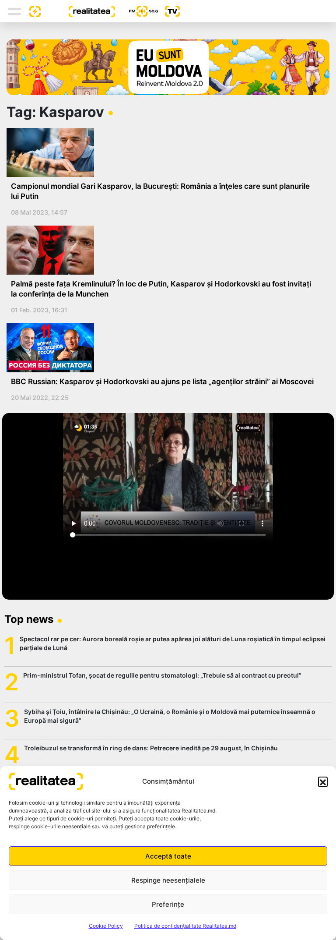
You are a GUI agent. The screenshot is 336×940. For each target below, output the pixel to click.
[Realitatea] (78, 11)
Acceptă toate (168, 856)
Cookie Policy (106, 925)
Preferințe (168, 904)
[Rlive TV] (169, 11)
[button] (322, 781)
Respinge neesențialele (168, 880)
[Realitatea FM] (136, 11)
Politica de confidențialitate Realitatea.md (185, 925)
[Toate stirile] (31, 11)
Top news (28, 619)
